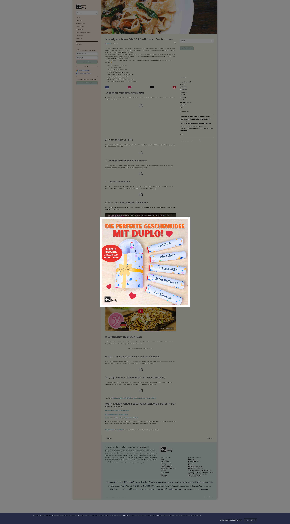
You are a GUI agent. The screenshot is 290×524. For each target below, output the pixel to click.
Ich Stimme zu (251, 520)
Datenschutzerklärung (129, 515)
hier (164, 515)
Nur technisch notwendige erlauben (231, 520)
